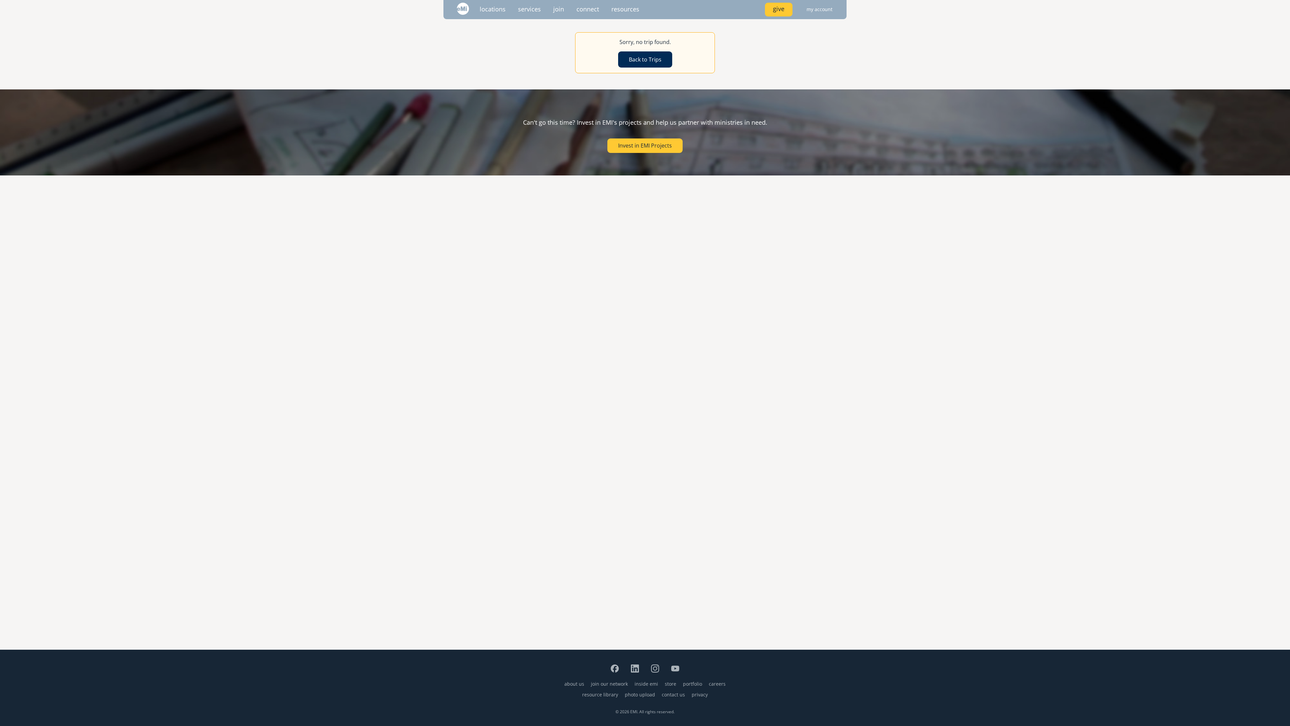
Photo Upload (640, 694)
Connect (587, 9)
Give (778, 9)
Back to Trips (645, 59)
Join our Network (609, 684)
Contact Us (673, 694)
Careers (717, 684)
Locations (493, 9)
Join (558, 9)
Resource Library (600, 694)
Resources (625, 9)
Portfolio (692, 684)
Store (670, 684)
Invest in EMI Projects (645, 145)
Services (529, 9)
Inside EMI (646, 684)
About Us (574, 684)
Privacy (700, 694)
